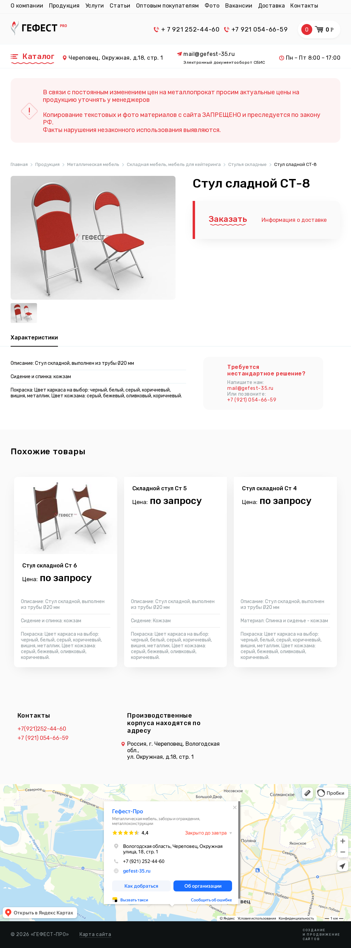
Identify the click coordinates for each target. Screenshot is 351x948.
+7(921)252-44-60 (41, 728)
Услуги (94, 5)
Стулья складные (247, 164)
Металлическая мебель (93, 164)
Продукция (64, 5)
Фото (212, 5)
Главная (19, 164)
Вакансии (239, 5)
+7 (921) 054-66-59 (251, 400)
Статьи (120, 5)
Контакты (304, 5)
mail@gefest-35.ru (209, 54)
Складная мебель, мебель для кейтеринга (174, 164)
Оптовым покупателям (167, 5)
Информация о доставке (294, 220)
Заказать (228, 219)
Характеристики (34, 337)
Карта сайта (95, 934)
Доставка (271, 5)
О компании (27, 5)
